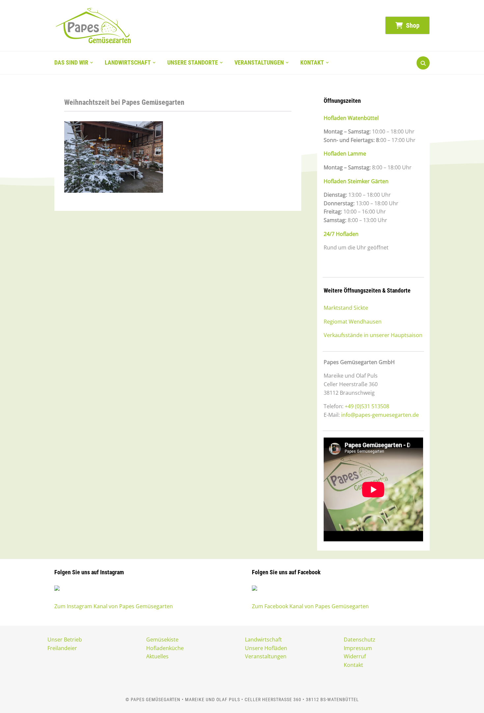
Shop (411, 25)
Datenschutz (359, 639)
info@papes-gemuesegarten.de (380, 414)
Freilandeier (62, 648)
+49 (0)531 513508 (367, 406)
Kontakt (312, 62)
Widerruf (355, 656)
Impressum (358, 648)
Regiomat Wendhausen (353, 321)
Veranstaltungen (259, 62)
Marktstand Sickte (346, 307)
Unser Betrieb (64, 639)
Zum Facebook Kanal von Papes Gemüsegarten (310, 606)
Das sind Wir (71, 62)
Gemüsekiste (162, 639)
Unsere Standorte (192, 62)
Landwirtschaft (128, 62)
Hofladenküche (165, 648)
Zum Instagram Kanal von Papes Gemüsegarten (113, 606)
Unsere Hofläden (266, 648)
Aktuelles (157, 656)
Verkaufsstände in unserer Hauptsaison (373, 335)
